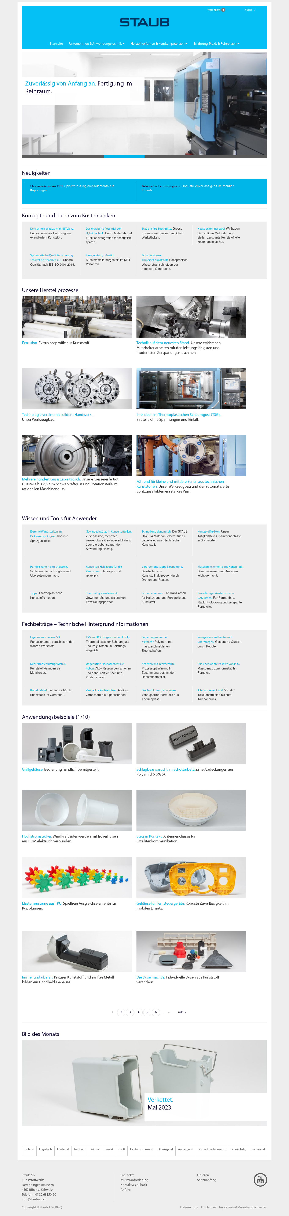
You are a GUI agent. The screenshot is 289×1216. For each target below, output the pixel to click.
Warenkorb (215, 10)
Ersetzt (109, 1149)
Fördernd (63, 1149)
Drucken (203, 1175)
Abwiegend (165, 1149)
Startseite (56, 44)
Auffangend (185, 1149)
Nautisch (79, 1149)
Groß (121, 1149)
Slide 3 (124, 156)
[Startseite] (144, 22)
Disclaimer (208, 1207)
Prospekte (127, 1175)
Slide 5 (205, 156)
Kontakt (134, 1185)
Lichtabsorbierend (141, 1149)
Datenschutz (189, 1207)
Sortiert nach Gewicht (212, 1149)
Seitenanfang (206, 1180)
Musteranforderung (134, 1180)
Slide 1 (42, 156)
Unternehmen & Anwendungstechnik (95, 44)
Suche (249, 10)
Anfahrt (126, 1190)
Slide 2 (83, 156)
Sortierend (258, 1149)
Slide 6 (246, 156)
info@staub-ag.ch (34, 1199)
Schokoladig (238, 1149)
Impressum (243, 1207)
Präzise (95, 1149)
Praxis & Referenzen (215, 44)
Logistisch (45, 1149)
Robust (29, 1149)
